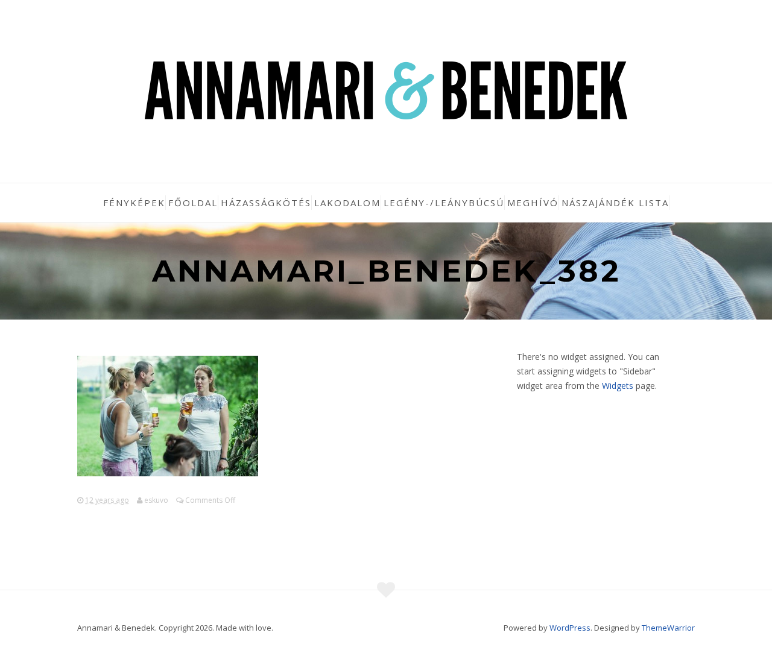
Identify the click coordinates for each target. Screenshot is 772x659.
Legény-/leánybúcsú (444, 203)
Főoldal (193, 203)
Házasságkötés (266, 203)
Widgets (617, 385)
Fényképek (134, 203)
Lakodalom (347, 203)
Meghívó (532, 203)
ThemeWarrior (668, 627)
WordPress (569, 627)
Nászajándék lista (615, 203)
